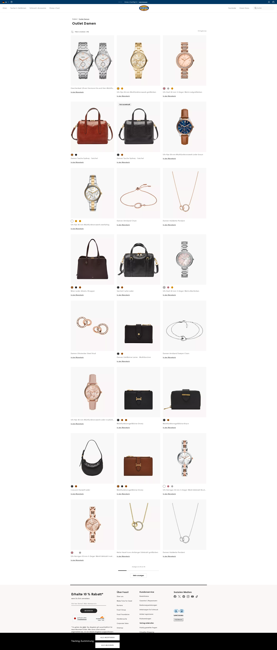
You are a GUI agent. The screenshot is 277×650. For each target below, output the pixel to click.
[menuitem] (5, 8)
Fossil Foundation (123, 614)
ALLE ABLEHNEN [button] (107, 645)
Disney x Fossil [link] (55, 8)
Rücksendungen (145, 619)
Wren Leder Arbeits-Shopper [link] (83, 291)
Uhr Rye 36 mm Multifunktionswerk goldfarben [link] (136, 92)
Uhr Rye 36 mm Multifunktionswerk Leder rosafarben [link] (93, 420)
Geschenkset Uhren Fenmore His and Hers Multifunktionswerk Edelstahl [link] (101, 88)
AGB (84, 627)
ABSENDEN (88, 611)
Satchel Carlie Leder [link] (125, 291)
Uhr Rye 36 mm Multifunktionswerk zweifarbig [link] (90, 224)
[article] (92, 68)
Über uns (120, 596)
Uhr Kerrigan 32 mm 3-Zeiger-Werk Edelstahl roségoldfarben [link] (96, 556)
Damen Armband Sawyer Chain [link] (176, 353)
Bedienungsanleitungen (148, 605)
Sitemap (120, 628)
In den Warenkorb (77, 92)
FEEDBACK (178, 620)
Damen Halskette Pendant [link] (174, 220)
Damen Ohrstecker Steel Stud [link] (83, 353)
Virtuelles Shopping (147, 632)
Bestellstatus (144, 596)
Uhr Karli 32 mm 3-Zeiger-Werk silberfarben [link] (181, 291)
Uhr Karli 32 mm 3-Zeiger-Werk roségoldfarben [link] (182, 92)
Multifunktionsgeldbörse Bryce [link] (176, 423)
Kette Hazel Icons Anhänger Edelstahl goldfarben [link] (137, 552)
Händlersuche (122, 619)
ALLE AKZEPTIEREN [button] (107, 637)
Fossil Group (121, 610)
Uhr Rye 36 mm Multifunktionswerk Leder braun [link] (183, 154)
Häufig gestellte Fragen (148, 627)
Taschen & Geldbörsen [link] (18, 8)
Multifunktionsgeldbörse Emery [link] (130, 423)
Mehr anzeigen (138, 575)
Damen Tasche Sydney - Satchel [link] (84, 158)
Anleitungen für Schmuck (149, 609)
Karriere (120, 605)
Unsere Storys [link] (244, 8)
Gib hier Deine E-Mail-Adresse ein (83, 604)
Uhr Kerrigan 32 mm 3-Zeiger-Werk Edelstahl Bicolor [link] (185, 490)
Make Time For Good (124, 601)
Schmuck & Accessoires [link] (38, 8)
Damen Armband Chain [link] (127, 220)
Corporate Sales (123, 623)
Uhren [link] (5, 8)
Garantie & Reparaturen (148, 601)
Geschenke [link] (232, 8)
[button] (6, 2)
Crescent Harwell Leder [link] (80, 490)
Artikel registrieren (146, 614)
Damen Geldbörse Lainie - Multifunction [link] (134, 357)
